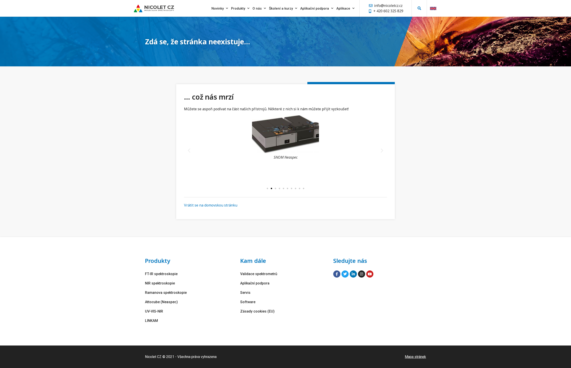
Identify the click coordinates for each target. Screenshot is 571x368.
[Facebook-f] (336, 274)
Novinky (217, 8)
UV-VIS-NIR (154, 311)
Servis (245, 292)
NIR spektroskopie (160, 283)
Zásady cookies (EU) (257, 311)
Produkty (238, 8)
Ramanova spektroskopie (166, 292)
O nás (257, 8)
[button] (419, 8)
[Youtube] (369, 274)
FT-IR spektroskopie (161, 274)
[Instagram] (361, 274)
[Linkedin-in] (353, 274)
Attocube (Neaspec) (161, 302)
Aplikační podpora (314, 8)
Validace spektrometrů (258, 274)
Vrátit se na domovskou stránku (210, 205)
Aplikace (343, 8)
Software (247, 302)
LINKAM (151, 321)
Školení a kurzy (281, 8)
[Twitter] (345, 274)
